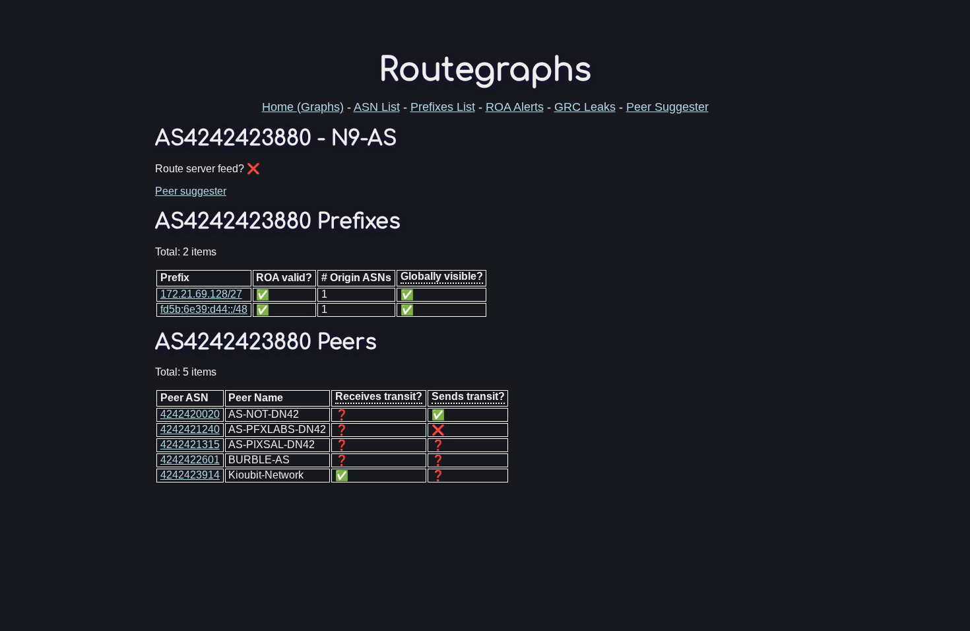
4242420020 (190, 414)
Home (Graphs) (303, 107)
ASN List (377, 107)
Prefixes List (442, 107)
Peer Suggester (667, 107)
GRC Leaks (585, 107)
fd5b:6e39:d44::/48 (203, 309)
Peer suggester (190, 191)
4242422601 (190, 459)
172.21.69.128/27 (201, 294)
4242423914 (190, 475)
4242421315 (190, 444)
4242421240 (190, 429)
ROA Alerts (515, 107)
